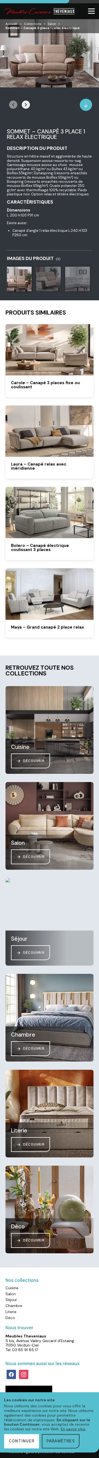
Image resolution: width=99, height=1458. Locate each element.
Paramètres (60, 1441)
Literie (11, 1311)
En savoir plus (73, 1428)
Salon (52, 24)
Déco (10, 1317)
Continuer (21, 1441)
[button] (26, 104)
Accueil (11, 24)
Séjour (11, 1299)
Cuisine (12, 1287)
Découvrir (34, 761)
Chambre (14, 1305)
